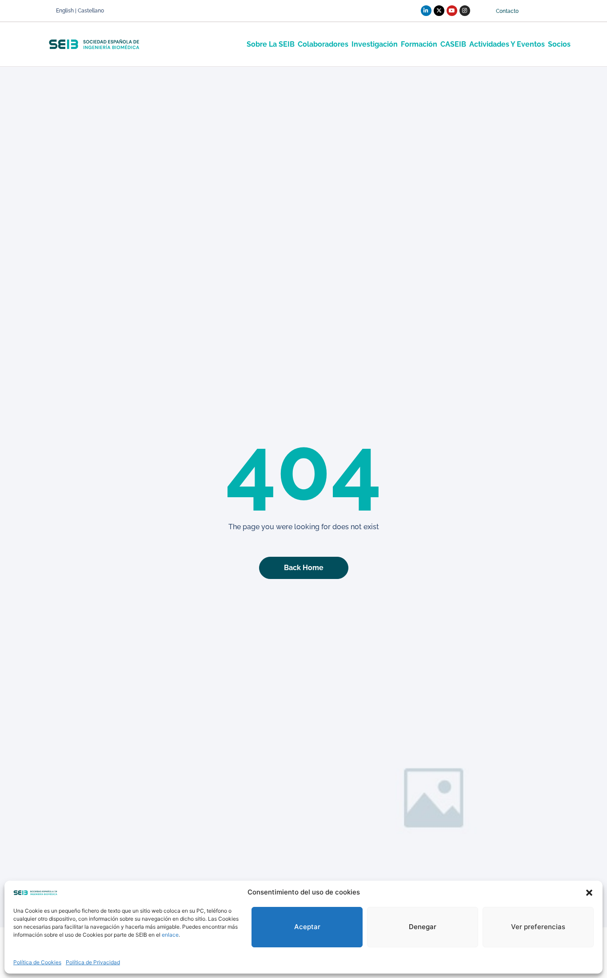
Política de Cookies (37, 962)
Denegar (422, 926)
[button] (589, 892)
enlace (170, 934)
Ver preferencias (538, 926)
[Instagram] (464, 10)
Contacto (507, 11)
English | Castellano (80, 11)
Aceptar (307, 926)
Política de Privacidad (93, 962)
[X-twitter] (439, 10)
